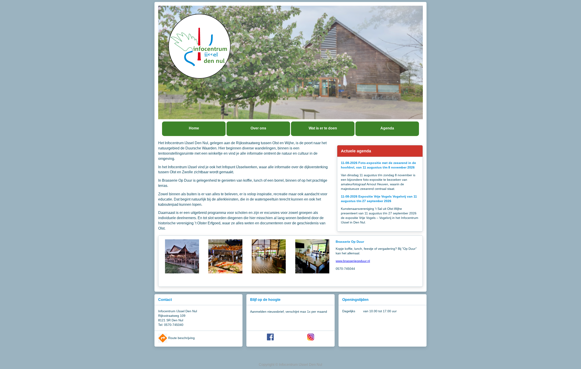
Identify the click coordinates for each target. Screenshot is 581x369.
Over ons (258, 128)
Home (194, 128)
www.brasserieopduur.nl (353, 261)
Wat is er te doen (323, 128)
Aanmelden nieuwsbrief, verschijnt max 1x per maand (288, 311)
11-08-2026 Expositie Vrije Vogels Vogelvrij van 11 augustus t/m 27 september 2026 (379, 199)
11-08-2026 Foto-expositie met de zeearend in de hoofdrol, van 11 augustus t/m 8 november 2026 (378, 165)
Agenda (387, 128)
